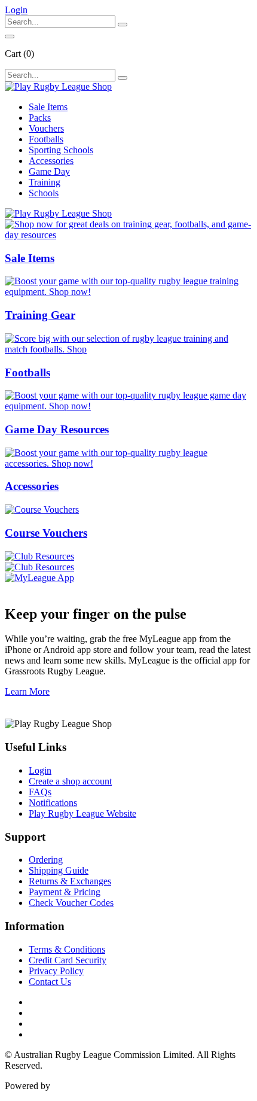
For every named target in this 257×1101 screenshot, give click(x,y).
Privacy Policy (56, 971)
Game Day (49, 171)
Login (40, 770)
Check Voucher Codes (71, 903)
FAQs (40, 792)
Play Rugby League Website (82, 813)
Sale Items (48, 107)
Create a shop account (70, 781)
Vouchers (46, 128)
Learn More (27, 691)
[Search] (122, 24)
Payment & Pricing (64, 892)
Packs (40, 117)
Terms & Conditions (67, 949)
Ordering (46, 859)
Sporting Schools (61, 150)
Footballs (46, 139)
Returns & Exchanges (70, 881)
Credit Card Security (67, 960)
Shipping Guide (58, 870)
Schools (44, 193)
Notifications (53, 803)
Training (44, 182)
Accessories (51, 161)
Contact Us (50, 982)
